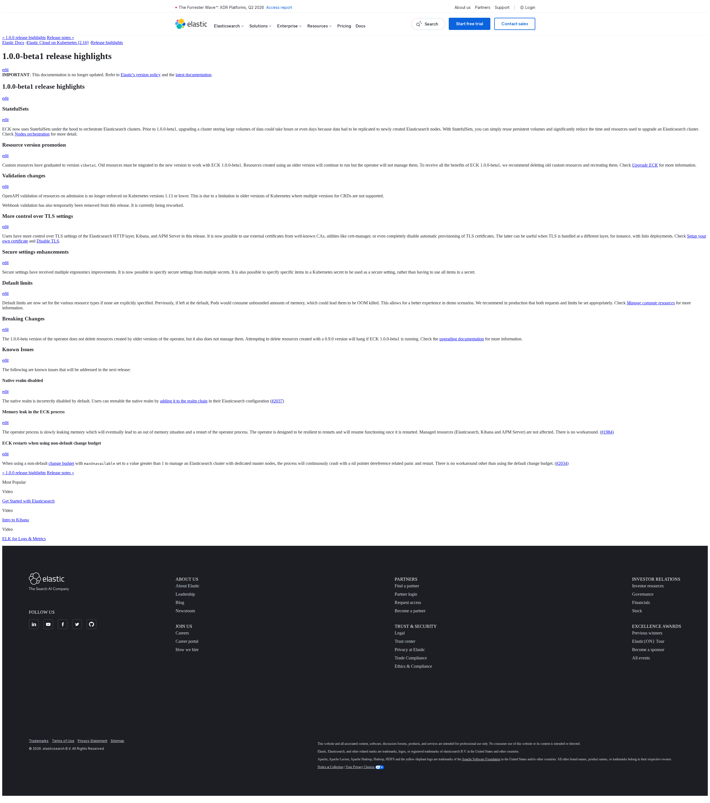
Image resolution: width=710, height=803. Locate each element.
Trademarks (39, 741)
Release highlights (107, 42)
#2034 (561, 463)
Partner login (406, 594)
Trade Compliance (411, 658)
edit (5, 69)
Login (530, 7)
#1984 (606, 432)
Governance (642, 594)
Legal (400, 633)
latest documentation (193, 74)
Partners (482, 7)
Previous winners (647, 633)
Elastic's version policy (141, 74)
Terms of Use (63, 741)
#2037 (277, 401)
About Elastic (187, 585)
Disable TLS (48, 241)
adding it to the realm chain (183, 401)
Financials (641, 602)
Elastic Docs (13, 42)
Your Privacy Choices (360, 767)
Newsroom (185, 610)
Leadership (185, 594)
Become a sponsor (648, 649)
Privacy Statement (92, 741)
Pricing (344, 26)
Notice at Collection (330, 767)
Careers (182, 633)
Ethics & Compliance (413, 666)
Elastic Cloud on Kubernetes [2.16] (57, 42)
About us (463, 7)
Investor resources (648, 585)
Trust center (405, 641)
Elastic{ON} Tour (648, 641)
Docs (360, 26)
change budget (61, 463)
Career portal (187, 641)
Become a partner (410, 610)
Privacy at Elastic (410, 649)
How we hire (187, 649)
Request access (408, 602)
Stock (637, 610)
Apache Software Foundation (481, 759)
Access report (279, 7)
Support (502, 7)
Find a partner (407, 585)
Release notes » (60, 37)
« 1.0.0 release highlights (24, 37)
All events (641, 658)
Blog (180, 602)
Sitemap (117, 741)
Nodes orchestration (32, 134)
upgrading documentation (461, 339)
